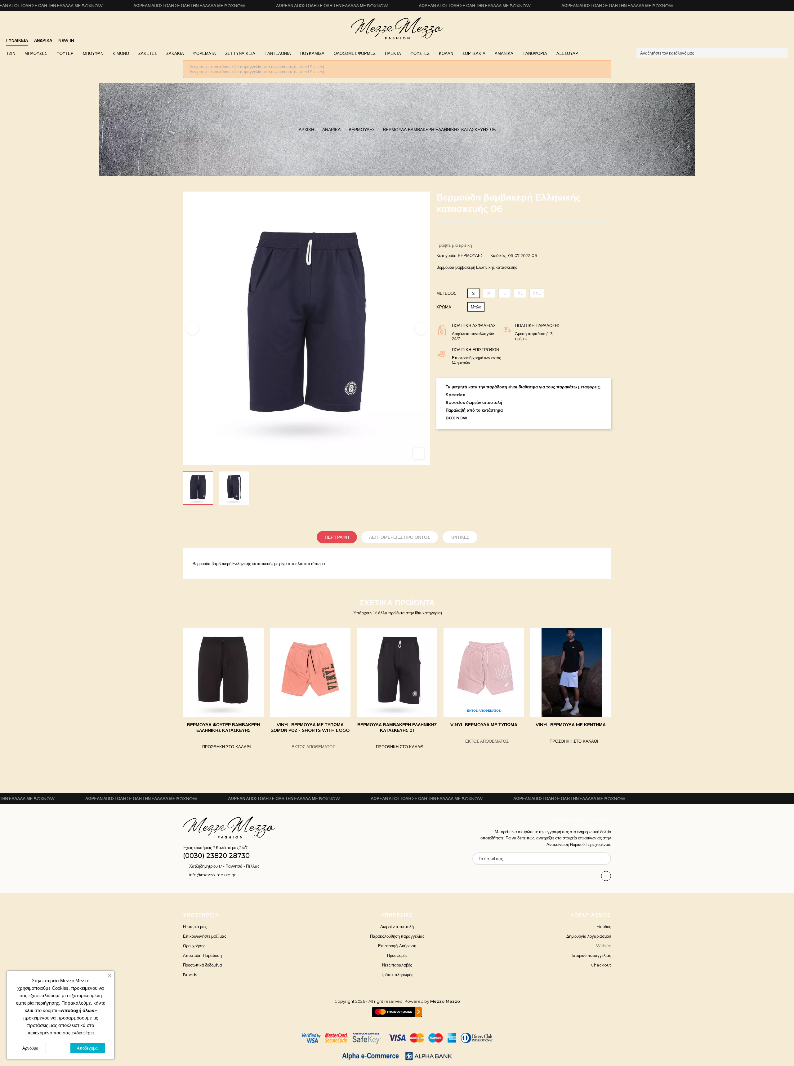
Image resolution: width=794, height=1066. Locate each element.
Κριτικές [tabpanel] (460, 537)
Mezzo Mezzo (445, 1001)
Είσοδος (603, 926)
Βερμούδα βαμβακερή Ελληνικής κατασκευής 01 (310, 727)
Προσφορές (397, 955)
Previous (192, 328)
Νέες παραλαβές (397, 964)
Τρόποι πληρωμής (397, 974)
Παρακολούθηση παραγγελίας (397, 936)
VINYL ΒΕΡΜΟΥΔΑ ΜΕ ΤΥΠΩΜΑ (397, 725)
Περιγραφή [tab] (337, 537)
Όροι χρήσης (194, 945)
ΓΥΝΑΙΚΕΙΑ (17, 40)
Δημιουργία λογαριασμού (588, 936)
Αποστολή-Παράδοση (202, 955)
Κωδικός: (498, 255)
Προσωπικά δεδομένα (202, 964)
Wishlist (603, 945)
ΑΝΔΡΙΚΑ (43, 40)
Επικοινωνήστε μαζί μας (204, 936)
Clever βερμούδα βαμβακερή (570, 725)
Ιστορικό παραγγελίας (591, 955)
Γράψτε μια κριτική (454, 245)
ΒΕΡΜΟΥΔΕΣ (470, 255)
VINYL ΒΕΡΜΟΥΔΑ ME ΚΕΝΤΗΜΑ (484, 725)
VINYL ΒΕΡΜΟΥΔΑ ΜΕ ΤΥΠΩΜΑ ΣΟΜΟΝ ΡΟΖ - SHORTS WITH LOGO (223, 727)
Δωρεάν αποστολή (397, 926)
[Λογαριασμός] (785, 38)
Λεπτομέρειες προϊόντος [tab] (399, 537)
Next (421, 328)
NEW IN (66, 40)
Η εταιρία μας (195, 926)
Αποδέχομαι (88, 1048)
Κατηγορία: (446, 255)
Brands (190, 974)
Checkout (601, 964)
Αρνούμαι (30, 1048)
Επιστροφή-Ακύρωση (397, 945)
